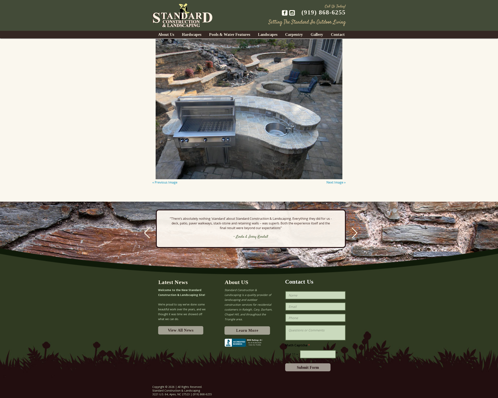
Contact (338, 34)
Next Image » (336, 182)
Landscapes (267, 34)
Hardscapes (191, 34)
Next (354, 233)
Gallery (317, 34)
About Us (166, 34)
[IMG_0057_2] (249, 109)
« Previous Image (164, 182)
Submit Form (308, 367)
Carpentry (294, 34)
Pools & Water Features (229, 34)
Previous (147, 233)
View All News (181, 330)
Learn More (247, 330)
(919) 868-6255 (324, 12)
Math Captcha (297, 345)
